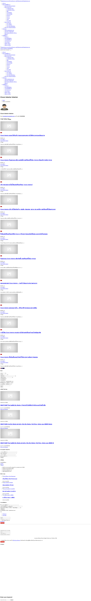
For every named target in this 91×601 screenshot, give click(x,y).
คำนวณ (2, 457)
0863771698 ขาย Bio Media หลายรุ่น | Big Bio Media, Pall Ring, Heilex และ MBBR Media (26, 424)
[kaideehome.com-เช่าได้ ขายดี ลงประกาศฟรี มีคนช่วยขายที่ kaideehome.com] (15, 1)
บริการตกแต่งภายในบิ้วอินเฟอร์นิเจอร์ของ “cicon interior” (16, 184)
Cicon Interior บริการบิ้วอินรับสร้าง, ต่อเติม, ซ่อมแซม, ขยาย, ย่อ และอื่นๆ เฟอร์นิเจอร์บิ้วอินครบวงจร (28, 209)
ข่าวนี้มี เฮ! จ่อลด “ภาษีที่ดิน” (9, 497)
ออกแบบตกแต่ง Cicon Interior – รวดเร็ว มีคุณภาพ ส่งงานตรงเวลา (18, 283)
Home (4, 100)
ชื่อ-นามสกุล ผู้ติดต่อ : (4, 504)
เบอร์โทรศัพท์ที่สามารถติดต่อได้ (6, 506)
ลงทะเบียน (4, 515)
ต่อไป (3, 368)
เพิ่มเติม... (2, 463)
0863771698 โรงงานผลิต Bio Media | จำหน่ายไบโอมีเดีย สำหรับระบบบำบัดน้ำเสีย (23, 405)
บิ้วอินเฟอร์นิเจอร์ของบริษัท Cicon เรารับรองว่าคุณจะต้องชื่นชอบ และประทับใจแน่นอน (24, 234)
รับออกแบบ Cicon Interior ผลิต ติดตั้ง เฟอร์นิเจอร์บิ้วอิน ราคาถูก (18, 258)
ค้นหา (2, 386)
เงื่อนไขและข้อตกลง (16, 540)
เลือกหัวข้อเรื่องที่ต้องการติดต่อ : (6, 507)
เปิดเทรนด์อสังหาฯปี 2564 (8, 485)
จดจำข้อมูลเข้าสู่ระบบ (5, 520)
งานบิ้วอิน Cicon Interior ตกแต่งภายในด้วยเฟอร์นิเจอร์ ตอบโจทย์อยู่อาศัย (20, 332)
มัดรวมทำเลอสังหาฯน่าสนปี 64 (9, 491)
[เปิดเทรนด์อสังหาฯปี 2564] (8, 482)
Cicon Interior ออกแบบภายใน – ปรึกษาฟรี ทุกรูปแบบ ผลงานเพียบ (18, 308)
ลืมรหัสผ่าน (2, 521)
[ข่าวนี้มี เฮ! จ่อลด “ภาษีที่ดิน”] (8, 495)
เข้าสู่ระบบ (4, 513)
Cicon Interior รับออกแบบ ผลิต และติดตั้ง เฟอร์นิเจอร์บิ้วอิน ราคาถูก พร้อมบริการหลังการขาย (26, 160)
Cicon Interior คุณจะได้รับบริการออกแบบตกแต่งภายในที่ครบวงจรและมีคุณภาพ (22, 135)
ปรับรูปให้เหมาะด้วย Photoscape (10, 478)
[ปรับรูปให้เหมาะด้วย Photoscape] (9, 476)
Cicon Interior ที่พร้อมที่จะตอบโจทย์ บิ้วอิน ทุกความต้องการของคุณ (19, 357)
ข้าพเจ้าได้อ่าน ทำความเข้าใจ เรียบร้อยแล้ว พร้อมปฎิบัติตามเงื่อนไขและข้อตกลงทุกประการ (22, 540)
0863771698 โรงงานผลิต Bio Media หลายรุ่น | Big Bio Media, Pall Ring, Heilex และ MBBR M (27, 443)
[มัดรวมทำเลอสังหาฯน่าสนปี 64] (9, 488)
